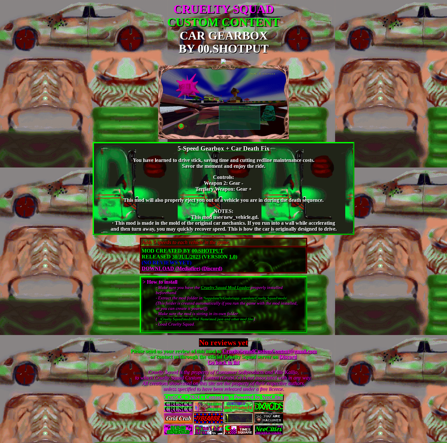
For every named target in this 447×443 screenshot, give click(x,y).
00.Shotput (208, 251)
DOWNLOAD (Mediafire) (171, 268)
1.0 (232, 256)
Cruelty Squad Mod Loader (225, 287)
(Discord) (212, 268)
